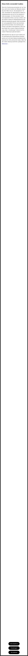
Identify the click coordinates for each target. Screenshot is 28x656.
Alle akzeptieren (14, 643)
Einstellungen (14, 648)
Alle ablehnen (14, 652)
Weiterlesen (5, 44)
